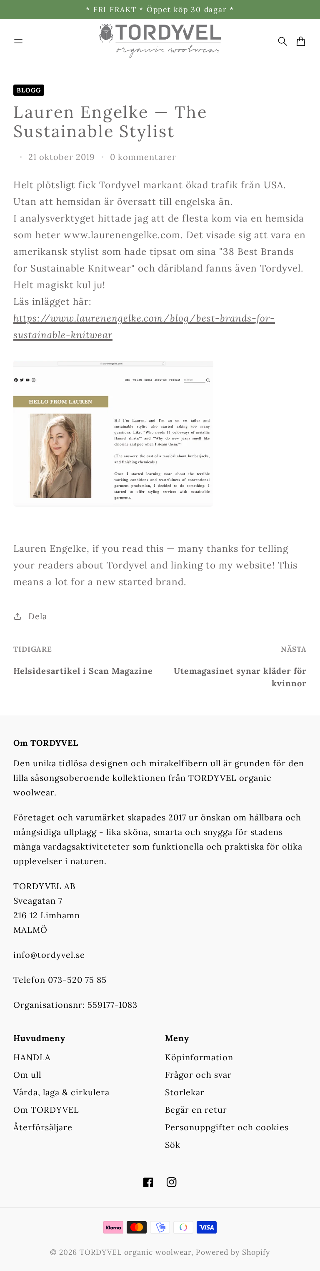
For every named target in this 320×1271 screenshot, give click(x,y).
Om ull (27, 1074)
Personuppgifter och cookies (227, 1127)
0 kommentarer (143, 157)
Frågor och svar (198, 1074)
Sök (172, 1144)
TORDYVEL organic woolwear (135, 1252)
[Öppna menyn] (18, 41)
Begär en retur (196, 1109)
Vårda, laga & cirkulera (61, 1092)
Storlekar (185, 1092)
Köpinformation (199, 1057)
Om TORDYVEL (46, 1109)
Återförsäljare (42, 1127)
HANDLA (32, 1057)
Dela (37, 616)
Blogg (29, 90)
